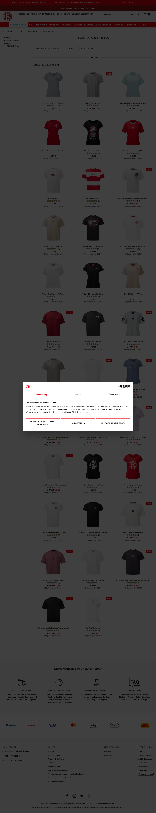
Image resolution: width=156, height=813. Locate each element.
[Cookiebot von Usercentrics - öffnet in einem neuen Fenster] (119, 386)
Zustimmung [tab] (41, 395)
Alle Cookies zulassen (113, 423)
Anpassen (77, 423)
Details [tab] (78, 395)
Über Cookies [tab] (114, 395)
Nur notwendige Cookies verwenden (43, 423)
